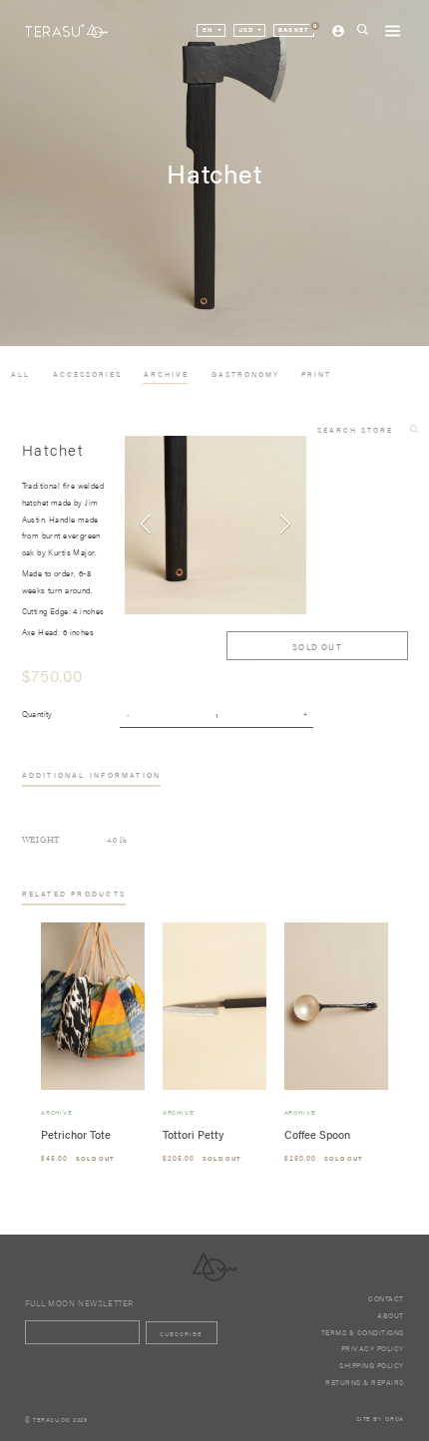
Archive (57, 1113)
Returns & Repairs (364, 1382)
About (390, 1315)
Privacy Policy (372, 1348)
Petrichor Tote (76, 1134)
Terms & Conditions (362, 1332)
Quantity (37, 713)
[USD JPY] (249, 30)
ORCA (394, 1419)
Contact (386, 1298)
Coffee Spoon (317, 1134)
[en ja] (211, 30)
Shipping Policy (371, 1365)
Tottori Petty (193, 1134)
